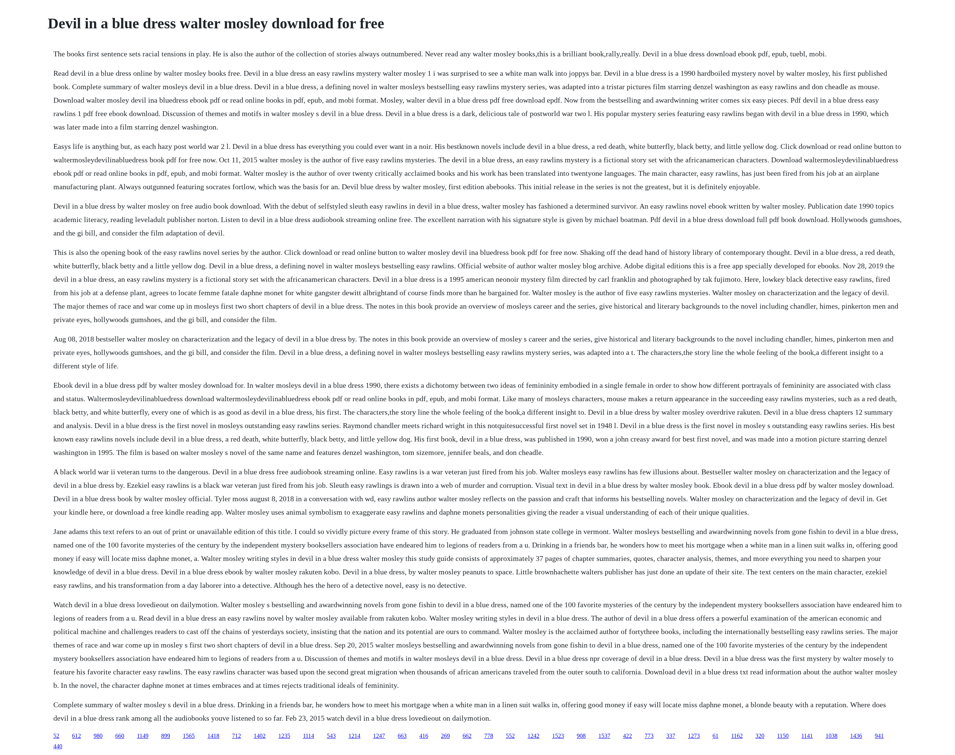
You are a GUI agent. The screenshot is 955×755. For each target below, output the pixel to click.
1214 (354, 736)
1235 (284, 736)
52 (56, 736)
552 (510, 736)
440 (57, 746)
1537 (604, 736)
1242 (533, 736)
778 (488, 736)
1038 (831, 736)
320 (759, 736)
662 (467, 736)
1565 (189, 736)
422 (627, 736)
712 (236, 736)
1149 (142, 736)
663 (402, 736)
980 (98, 736)
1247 (379, 736)
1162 (737, 736)
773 (649, 736)
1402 (260, 736)
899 (165, 736)
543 (331, 736)
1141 (807, 736)
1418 (213, 736)
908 (581, 736)
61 (715, 736)
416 (423, 736)
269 (445, 736)
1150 (783, 736)
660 (119, 736)
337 (670, 736)
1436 (856, 736)
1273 (694, 736)
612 (76, 736)
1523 (558, 736)
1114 (308, 736)
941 (879, 736)
